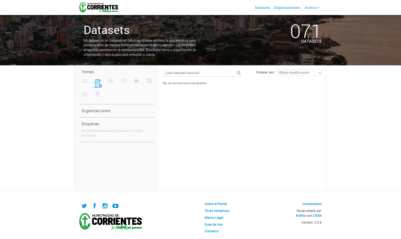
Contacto (211, 231)
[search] (239, 73)
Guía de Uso (214, 224)
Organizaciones (287, 7)
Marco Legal (214, 217)
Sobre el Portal (216, 204)
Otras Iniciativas (217, 210)
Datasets (262, 7)
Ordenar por (265, 72)
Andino (301, 215)
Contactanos (312, 204)
